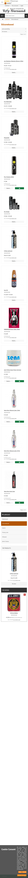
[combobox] (14, 29)
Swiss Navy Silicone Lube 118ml (12, 410)
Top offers (5, 590)
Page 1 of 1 (23, 34)
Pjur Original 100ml (9, 177)
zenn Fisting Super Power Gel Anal (12, 370)
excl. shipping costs (12, 69)
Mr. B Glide (6, 212)
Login (21, 5)
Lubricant (7, 514)
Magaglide (6, 138)
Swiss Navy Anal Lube (9, 491)
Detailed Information (22, 875)
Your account (15, 5)
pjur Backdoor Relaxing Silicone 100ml (13, 61)
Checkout (7, 5)
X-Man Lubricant (8, 251)
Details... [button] (14, 72)
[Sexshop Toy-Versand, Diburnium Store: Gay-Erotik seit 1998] (14, 10)
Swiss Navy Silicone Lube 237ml (12, 451)
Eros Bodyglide (7, 101)
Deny (20, 872)
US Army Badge (14, 613)
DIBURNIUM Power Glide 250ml (12, 329)
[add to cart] (19, 188)
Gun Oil (6, 290)
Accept (24, 872)
